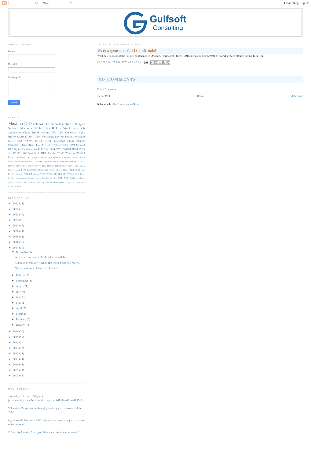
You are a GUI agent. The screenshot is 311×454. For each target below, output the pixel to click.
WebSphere (47, 136)
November (22, 252)
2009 (16, 370)
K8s (83, 128)
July (19, 291)
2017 (16, 247)
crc (28, 157)
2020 (16, 231)
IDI (74, 124)
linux (82, 132)
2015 (16, 337)
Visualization (43, 177)
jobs (47, 182)
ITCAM (11, 165)
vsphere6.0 (80, 182)
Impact (69, 136)
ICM (46, 149)
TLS (60, 173)
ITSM (75, 149)
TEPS (42, 173)
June (19, 297)
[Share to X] (160, 62)
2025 (16, 203)
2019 (16, 236)
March (20, 313)
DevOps (59, 136)
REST (31, 144)
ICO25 (38, 128)
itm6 (68, 124)
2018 (16, 242)
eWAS (19, 182)
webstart (12, 186)
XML (60, 177)
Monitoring (43, 169)
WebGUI (80, 153)
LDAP (17, 169)
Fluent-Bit (54, 161)
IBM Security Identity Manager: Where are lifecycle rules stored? (42, 432)
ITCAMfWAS (34, 165)
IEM (62, 161)
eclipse (35, 157)
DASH (20, 136)
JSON (82, 149)
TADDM (40, 144)
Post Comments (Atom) (126, 104)
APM (53, 132)
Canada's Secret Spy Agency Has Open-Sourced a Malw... (47, 262)
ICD (28, 123)
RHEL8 (11, 173)
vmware (44, 132)
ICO (61, 124)
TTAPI (66, 173)
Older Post (297, 96)
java (75, 128)
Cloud (26, 132)
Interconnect (59, 140)
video (54, 124)
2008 (16, 375)
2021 (16, 225)
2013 (16, 348)
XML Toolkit (70, 177)
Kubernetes (71, 132)
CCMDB (80, 144)
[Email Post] (146, 62)
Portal (57, 169)
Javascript (79, 136)
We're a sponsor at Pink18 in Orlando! (36, 268)
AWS (20, 140)
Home (200, 96)
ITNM (36, 136)
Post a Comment (106, 89)
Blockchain (13, 161)
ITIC (44, 165)
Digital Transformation (25, 149)
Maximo (15, 123)
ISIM (52, 149)
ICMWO (29, 140)
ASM (60, 132)
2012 (16, 353)
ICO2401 (39, 140)
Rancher (52, 153)
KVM (11, 169)
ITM (48, 140)
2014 (16, 342)
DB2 (10, 149)
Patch (51, 169)
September (22, 280)
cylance (11, 182)
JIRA (82, 165)
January (21, 324)
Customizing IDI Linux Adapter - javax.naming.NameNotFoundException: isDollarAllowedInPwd (43, 398)
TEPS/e (49, 173)
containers (20, 157)
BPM (72, 144)
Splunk (36, 173)
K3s (19, 153)
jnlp (42, 182)
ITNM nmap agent (64, 165)
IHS (66, 161)
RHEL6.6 (73, 169)
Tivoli (54, 144)
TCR (47, 144)
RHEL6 (64, 169)
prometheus (54, 157)
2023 (16, 214)
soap (68, 182)
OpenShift (13, 144)
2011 (16, 359)
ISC (75, 161)
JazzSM (12, 153)
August (20, 286)
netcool (38, 124)
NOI (24, 153)
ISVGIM (66, 149)
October (21, 275)
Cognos (46, 161)
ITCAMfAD (21, 165)
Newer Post (103, 96)
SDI (26, 173)
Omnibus (80, 140)
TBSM (35, 132)
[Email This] (152, 62)
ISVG (58, 149)
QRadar (23, 144)
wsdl (19, 186)
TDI (46, 124)
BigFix (12, 136)
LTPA (23, 169)
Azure (75, 157)
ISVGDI (81, 161)
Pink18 (130, 56)
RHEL (43, 153)
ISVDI (49, 128)
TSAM (60, 153)
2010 (16, 364)
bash (10, 157)
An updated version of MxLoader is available (41, 257)
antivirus (81, 177)
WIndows (70, 153)
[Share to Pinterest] (168, 62)
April (19, 308)
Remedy (19, 173)
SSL (30, 173)
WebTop (53, 177)
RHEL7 (81, 169)
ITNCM (50, 165)
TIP (55, 173)
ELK (40, 149)
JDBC (76, 165)
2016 (16, 331)
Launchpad (32, 169)
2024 (16, 209)
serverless (63, 144)
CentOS (38, 161)
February (21, 319)
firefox (26, 182)
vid (73, 182)
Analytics (66, 157)
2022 (16, 220)
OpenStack (63, 128)
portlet (62, 182)
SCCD (11, 141)
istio (38, 182)
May (19, 302)
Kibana (70, 140)
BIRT (82, 157)
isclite (43, 157)
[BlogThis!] (156, 62)
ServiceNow (15, 132)
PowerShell (33, 153)
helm (32, 182)
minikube (54, 182)
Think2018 (74, 173)
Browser (22, 161)
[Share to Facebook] (164, 62)
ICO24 (29, 136)
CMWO (30, 161)
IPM (71, 161)
